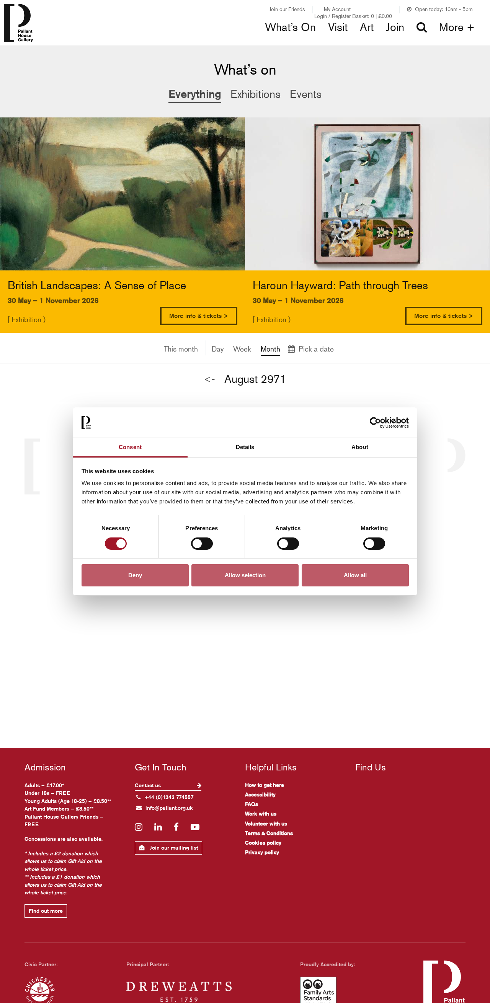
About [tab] (359, 447)
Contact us (148, 785)
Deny (135, 575)
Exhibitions (165, 42)
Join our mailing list (173, 847)
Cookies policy (263, 842)
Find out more (46, 910)
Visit (338, 27)
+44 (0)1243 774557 (169, 797)
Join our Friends (287, 9)
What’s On (290, 27)
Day (218, 348)
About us (388, 42)
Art (367, 27)
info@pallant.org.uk (169, 807)
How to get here (264, 785)
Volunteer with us (266, 823)
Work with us (260, 813)
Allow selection (245, 575)
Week (242, 348)
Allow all (355, 575)
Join (395, 27)
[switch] (202, 543)
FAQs (251, 804)
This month (181, 348)
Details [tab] (245, 447)
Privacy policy (262, 852)
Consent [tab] (130, 447)
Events (306, 94)
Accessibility (260, 794)
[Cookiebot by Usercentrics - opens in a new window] (375, 422)
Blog (264, 42)
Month (270, 348)
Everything (194, 93)
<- (209, 379)
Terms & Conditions (269, 833)
